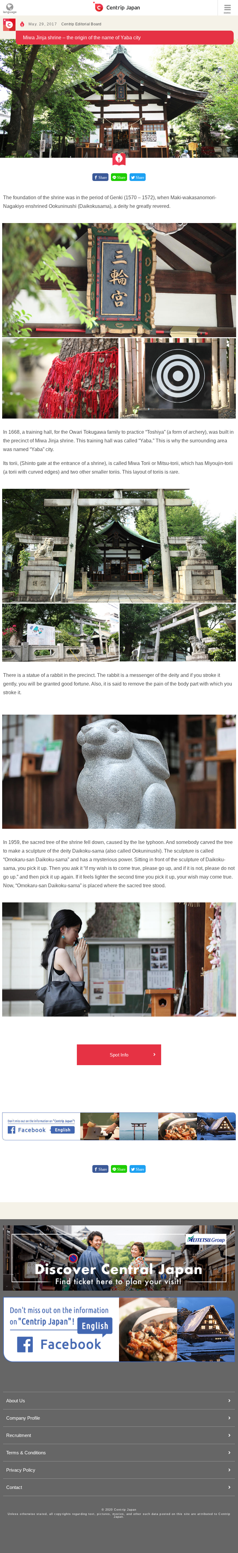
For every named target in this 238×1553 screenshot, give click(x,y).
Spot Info (119, 1054)
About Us (15, 1400)
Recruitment (18, 1435)
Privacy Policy (20, 1470)
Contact (14, 1487)
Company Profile (23, 1418)
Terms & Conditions (26, 1452)
